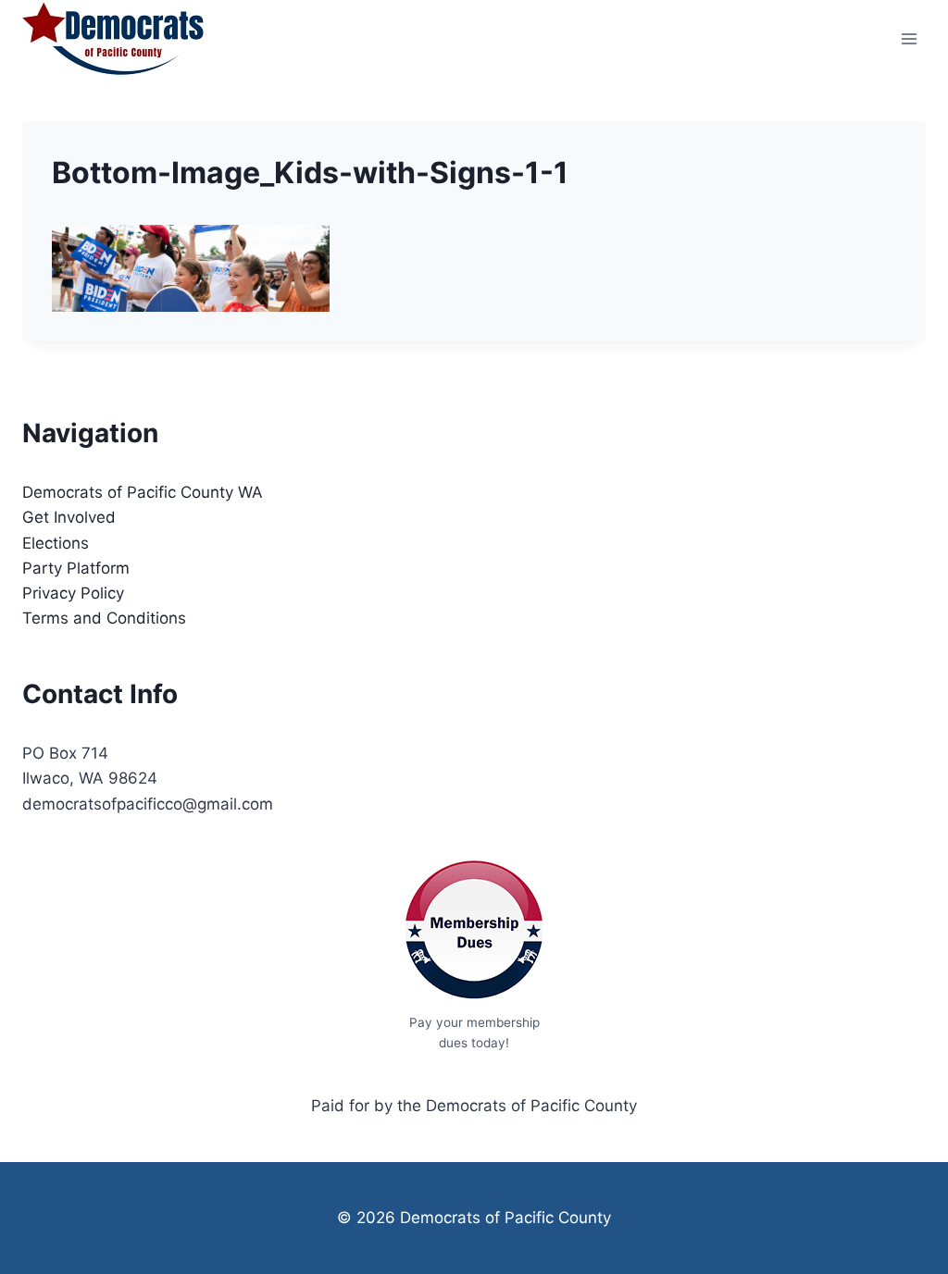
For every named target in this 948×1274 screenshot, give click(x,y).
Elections (55, 543)
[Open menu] (909, 38)
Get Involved (69, 517)
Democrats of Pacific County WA (142, 492)
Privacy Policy (73, 593)
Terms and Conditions (104, 618)
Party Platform (76, 568)
